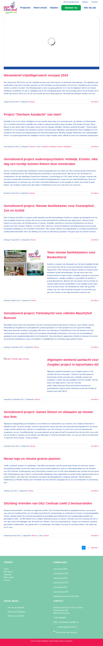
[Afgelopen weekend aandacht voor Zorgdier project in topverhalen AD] (24, 370)
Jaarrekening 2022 (60, 592)
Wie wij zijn (8, 572)
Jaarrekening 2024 (60, 573)
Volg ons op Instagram (16, 612)
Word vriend (8, 577)
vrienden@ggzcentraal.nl (67, 627)
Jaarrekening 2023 (60, 583)
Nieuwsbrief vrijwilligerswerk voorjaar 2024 (36, 75)
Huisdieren (45, 146)
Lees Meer (94, 102)
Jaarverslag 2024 (60, 569)
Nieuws (32, 102)
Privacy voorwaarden (65, 641)
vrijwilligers (67, 146)
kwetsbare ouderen (56, 146)
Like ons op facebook (16, 607)
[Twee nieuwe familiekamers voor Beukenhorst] (24, 262)
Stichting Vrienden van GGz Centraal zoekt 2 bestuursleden (48, 503)
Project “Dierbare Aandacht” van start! (32, 114)
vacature (46, 536)
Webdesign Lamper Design (50, 641)
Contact (7, 580)
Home (6, 569)
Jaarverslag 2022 (60, 587)
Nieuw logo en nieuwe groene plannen (32, 458)
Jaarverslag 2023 (60, 578)
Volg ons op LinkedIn (16, 616)
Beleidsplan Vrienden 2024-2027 (66, 596)
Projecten (7, 575)
